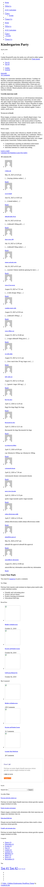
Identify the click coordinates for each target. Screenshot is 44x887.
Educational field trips (6, 818)
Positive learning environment (8, 808)
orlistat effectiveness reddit (11, 514)
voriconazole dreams (10, 468)
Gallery (7, 14)
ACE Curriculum (10, 10)
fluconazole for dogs (10, 422)
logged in (12, 579)
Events (11, 15)
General (7, 70)
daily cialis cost (8, 376)
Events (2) (8, 846)
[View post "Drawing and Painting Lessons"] (12, 644)
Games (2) (8, 850)
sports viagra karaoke (10, 491)
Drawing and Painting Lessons (12, 648)
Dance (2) (8, 842)
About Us (8, 6)
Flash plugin (36, 59)
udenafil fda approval (10, 537)
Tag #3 (7, 62)
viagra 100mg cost (9, 331)
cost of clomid (8, 193)
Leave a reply (5, 151)
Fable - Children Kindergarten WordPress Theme (18, 883)
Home (7, 2)
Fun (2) (7, 848)
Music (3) (8, 855)
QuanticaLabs (5, 885)
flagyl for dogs (8, 399)
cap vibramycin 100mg (10, 445)
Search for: (4, 790)
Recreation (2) (9, 859)
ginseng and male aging (10, 262)
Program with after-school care (8, 798)
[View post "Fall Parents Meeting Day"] (12, 668)
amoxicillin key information (12, 559)
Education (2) (9, 844)
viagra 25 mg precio (10, 285)
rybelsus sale (8, 170)
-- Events (8, 36)
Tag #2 (14, 868)
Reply (7, 182)
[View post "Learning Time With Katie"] (12, 747)
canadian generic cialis (10, 308)
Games (7, 68)
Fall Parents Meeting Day (11, 672)
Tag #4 (7, 64)
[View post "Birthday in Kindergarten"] (12, 620)
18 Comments (5, 75)
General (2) (8, 852)
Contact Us (8, 19)
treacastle (4, 73)
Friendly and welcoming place (8, 828)
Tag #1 (5, 868)
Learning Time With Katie (11, 751)
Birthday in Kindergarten (11, 624)
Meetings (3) (9, 853)
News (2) (8, 857)
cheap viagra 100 (9, 239)
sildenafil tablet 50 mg (10, 216)
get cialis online (8, 353)
